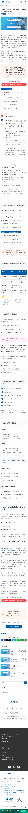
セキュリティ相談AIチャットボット (8, 786)
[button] (3, 640)
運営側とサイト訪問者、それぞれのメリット (15, 185)
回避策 (7, 183)
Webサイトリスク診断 (15, 784)
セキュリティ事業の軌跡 (6, 794)
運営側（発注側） (10, 187)
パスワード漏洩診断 (5, 784)
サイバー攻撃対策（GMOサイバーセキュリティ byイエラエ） (13, 790)
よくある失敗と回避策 (9, 179)
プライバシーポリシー (7, 757)
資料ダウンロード (6, 747)
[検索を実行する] (25, 682)
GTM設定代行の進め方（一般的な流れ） (14, 177)
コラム (4, 13)
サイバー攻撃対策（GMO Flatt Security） (9, 792)
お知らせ (4, 761)
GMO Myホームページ (7, 738)
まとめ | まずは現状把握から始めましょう (14, 191)
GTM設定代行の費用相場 (10, 175)
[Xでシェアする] (9, 767)
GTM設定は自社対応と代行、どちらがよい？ (15, 172)
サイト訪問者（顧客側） (12, 189)
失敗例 (7, 181)
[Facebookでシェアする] (14, 767)
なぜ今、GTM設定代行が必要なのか (13, 170)
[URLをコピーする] (24, 640)
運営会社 (4, 755)
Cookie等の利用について (8, 759)
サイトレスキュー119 (7, 736)
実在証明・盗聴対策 (5, 788)
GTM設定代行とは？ (9, 167)
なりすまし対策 (22, 792)
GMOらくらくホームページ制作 (10, 735)
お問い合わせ (5, 748)
